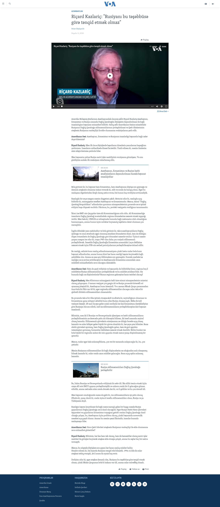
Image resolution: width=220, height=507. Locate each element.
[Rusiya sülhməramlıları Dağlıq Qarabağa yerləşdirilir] (86, 370)
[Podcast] (139, 484)
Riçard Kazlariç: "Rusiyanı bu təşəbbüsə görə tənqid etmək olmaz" (83, 46)
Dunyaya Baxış (45, 492)
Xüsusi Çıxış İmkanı (83, 492)
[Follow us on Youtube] (123, 484)
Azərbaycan (77, 11)
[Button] (145, 39)
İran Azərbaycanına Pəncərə (50, 496)
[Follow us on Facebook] (112, 484)
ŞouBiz (42, 501)
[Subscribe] (145, 484)
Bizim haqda (79, 496)
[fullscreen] (166, 106)
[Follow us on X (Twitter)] (128, 484)
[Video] (212, 4)
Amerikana (43, 488)
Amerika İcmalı (45, 483)
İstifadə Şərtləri (81, 488)
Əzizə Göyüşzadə (77, 29)
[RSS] (134, 484)
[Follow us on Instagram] (117, 484)
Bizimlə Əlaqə (80, 483)
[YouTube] (205, 4)
